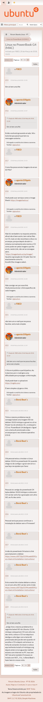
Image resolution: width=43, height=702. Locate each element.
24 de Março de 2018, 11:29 (19, 345)
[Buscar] (27, 24)
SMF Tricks (31, 689)
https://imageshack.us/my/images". (19, 254)
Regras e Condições (18, 685)
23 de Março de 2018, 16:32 (19, 315)
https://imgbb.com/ (12, 383)
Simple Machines (29, 698)
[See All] (6, 34)
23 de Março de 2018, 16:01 (19, 191)
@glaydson (16, 145)
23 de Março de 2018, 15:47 (19, 111)
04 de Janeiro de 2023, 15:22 (19, 483)
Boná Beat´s (22, 399)
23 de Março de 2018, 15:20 (19, 80)
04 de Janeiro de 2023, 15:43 (19, 576)
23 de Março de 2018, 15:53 (19, 160)
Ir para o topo (9, 665)
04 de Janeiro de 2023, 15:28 (19, 514)
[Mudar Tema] (14, 2)
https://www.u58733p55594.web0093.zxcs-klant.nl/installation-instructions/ (21, 588)
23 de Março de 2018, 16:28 (19, 279)
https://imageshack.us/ (20, 200)
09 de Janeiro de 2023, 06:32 (19, 607)
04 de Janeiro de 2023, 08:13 (19, 410)
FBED (19, 69)
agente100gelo (23, 99)
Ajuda (8, 685)
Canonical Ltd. (25, 695)
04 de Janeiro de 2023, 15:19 (19, 452)
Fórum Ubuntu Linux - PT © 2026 (21, 681)
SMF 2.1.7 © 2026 (14, 698)
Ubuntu (15, 695)
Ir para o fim (8, 60)
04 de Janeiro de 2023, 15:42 (19, 544)
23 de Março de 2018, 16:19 (19, 227)
